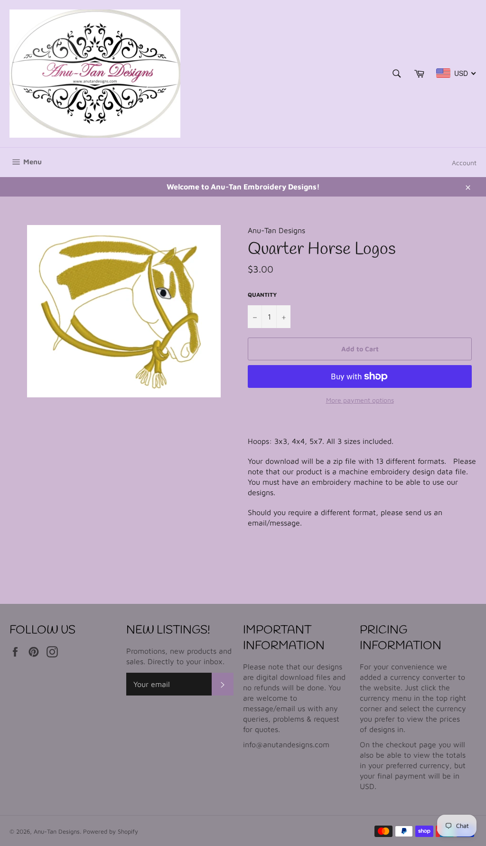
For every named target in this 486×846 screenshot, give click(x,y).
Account (464, 163)
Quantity (262, 294)
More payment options (360, 400)
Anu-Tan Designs (57, 831)
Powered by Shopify (110, 831)
